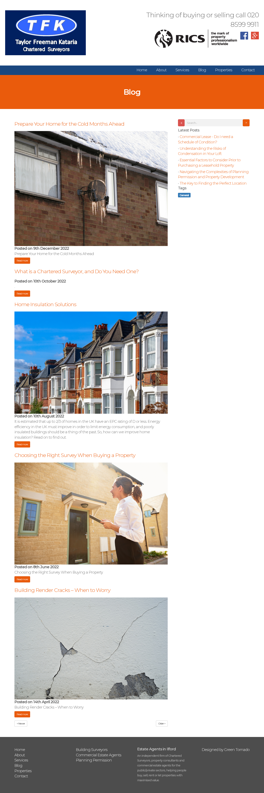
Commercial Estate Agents (98, 755)
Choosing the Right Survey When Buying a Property (74, 455)
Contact (248, 70)
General (184, 195)
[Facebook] (244, 38)
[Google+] (255, 38)
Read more (22, 260)
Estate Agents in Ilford (156, 749)
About (161, 70)
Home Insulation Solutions (45, 304)
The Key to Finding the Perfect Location (213, 183)
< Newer (21, 723)
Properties (223, 70)
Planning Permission (94, 760)
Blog (202, 70)
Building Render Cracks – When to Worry (62, 590)
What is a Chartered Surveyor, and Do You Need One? (76, 271)
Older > (161, 723)
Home (142, 70)
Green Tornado (237, 749)
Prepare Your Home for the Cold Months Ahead (69, 124)
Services (182, 70)
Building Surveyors (91, 749)
